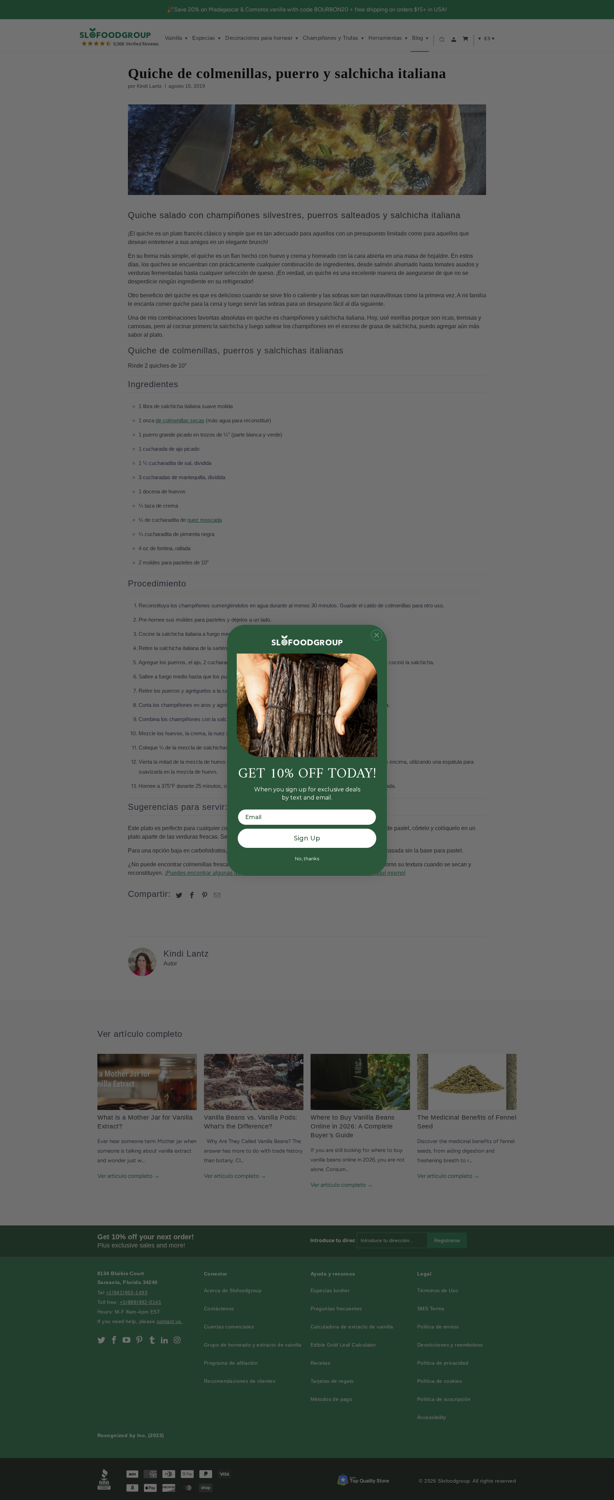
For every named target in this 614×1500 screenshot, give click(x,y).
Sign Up (307, 838)
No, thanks (307, 858)
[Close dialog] (377, 635)
